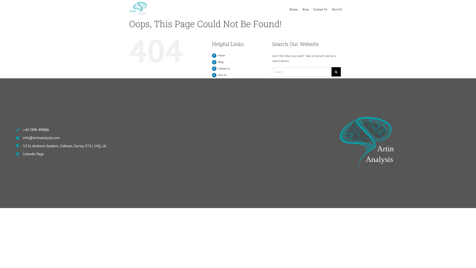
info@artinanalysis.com (41, 137)
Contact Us (224, 68)
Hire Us (222, 75)
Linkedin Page (33, 154)
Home (221, 55)
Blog (220, 62)
